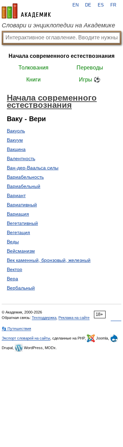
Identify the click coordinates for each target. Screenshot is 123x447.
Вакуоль (16, 130)
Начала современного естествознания (61, 56)
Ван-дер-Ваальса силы (32, 167)
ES (101, 5)
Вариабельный (23, 186)
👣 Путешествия (16, 329)
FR (113, 5)
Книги (33, 79)
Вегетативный (22, 223)
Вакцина (16, 149)
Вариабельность (25, 177)
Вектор (14, 269)
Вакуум (15, 140)
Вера (12, 278)
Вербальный (21, 288)
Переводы (90, 68)
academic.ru (26, 10)
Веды (13, 241)
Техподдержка (44, 318)
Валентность (21, 158)
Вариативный (22, 204)
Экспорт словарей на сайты (26, 338)
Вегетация (18, 232)
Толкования (33, 68)
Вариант (16, 195)
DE (88, 5)
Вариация (18, 214)
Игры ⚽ (89, 79)
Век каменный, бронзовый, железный (49, 260)
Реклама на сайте (74, 318)
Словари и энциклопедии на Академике (58, 25)
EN (75, 5)
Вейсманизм (21, 251)
